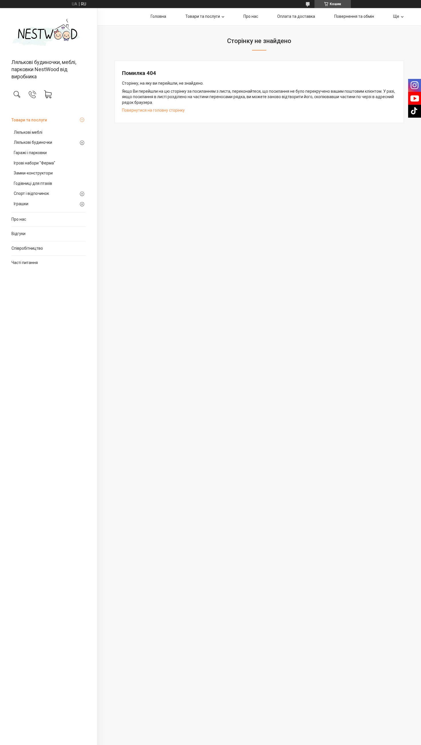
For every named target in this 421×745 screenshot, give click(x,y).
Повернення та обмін (354, 16)
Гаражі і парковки (30, 152)
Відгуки (18, 233)
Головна (158, 16)
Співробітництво (27, 248)
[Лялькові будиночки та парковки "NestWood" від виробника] (48, 34)
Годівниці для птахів (33, 183)
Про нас (18, 219)
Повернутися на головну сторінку (153, 110)
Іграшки (21, 203)
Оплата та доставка (296, 16)
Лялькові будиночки (33, 142)
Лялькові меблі (28, 132)
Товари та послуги (29, 120)
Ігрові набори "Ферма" (34, 163)
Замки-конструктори (33, 173)
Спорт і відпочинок (31, 193)
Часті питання (24, 262)
